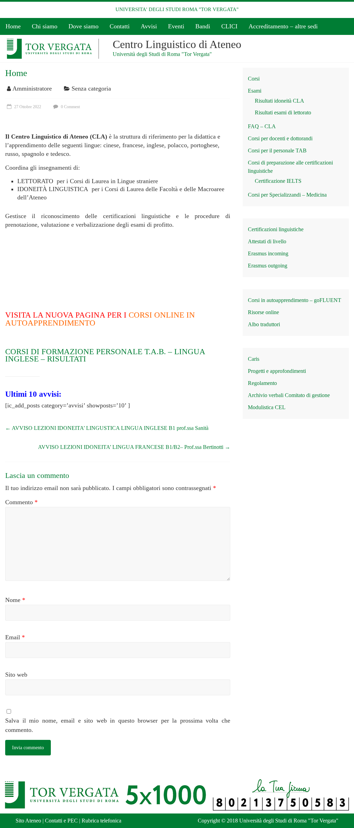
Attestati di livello (267, 241)
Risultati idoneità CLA (279, 101)
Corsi (254, 79)
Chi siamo (44, 26)
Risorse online (263, 312)
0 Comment (70, 106)
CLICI (229, 26)
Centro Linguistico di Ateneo (177, 44)
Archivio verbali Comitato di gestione (289, 395)
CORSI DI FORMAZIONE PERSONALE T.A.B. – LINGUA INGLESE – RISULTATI (105, 355)
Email (15, 637)
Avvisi (149, 26)
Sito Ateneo (28, 821)
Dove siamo (83, 26)
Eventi (176, 26)
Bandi (202, 26)
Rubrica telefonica (101, 821)
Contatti (120, 26)
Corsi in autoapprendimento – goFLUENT (294, 300)
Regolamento (262, 383)
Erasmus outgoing (267, 266)
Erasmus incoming (268, 253)
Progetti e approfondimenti (277, 371)
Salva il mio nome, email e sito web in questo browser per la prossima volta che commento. (117, 725)
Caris (253, 359)
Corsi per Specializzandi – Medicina (287, 195)
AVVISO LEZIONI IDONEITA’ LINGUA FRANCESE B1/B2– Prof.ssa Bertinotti (134, 447)
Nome (15, 599)
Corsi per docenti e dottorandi (280, 138)
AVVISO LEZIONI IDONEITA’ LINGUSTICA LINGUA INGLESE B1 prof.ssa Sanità (106, 428)
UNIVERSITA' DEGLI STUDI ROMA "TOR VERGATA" (177, 9)
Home (13, 26)
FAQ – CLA (262, 126)
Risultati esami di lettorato (283, 112)
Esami (254, 91)
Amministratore (32, 88)
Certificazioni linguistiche (276, 229)
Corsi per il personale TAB (277, 150)
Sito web (16, 674)
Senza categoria (91, 88)
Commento (21, 502)
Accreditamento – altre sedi (283, 26)
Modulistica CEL (267, 407)
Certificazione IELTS (278, 181)
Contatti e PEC (61, 821)
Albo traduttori (264, 324)
